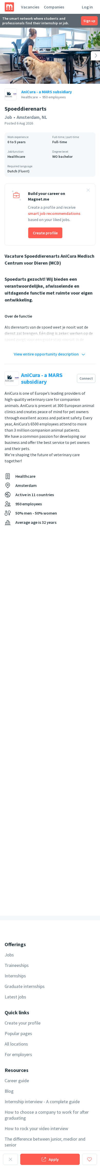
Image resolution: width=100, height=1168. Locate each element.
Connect (86, 378)
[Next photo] (90, 56)
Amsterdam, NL (32, 117)
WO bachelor (62, 156)
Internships (15, 976)
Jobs (9, 955)
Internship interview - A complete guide (42, 1101)
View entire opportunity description (46, 354)
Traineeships (17, 965)
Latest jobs (15, 997)
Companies (54, 6)
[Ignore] (10, 1159)
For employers (18, 1054)
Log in (87, 6)
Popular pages (18, 1033)
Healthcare (16, 156)
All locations (16, 1044)
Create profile (45, 232)
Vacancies (30, 6)
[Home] (9, 7)
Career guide (17, 1080)
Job (8, 117)
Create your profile (23, 1023)
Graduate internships (25, 986)
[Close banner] (88, 191)
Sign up (89, 20)
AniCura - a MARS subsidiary (46, 91)
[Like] (89, 1159)
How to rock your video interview (36, 1128)
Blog (9, 1091)
